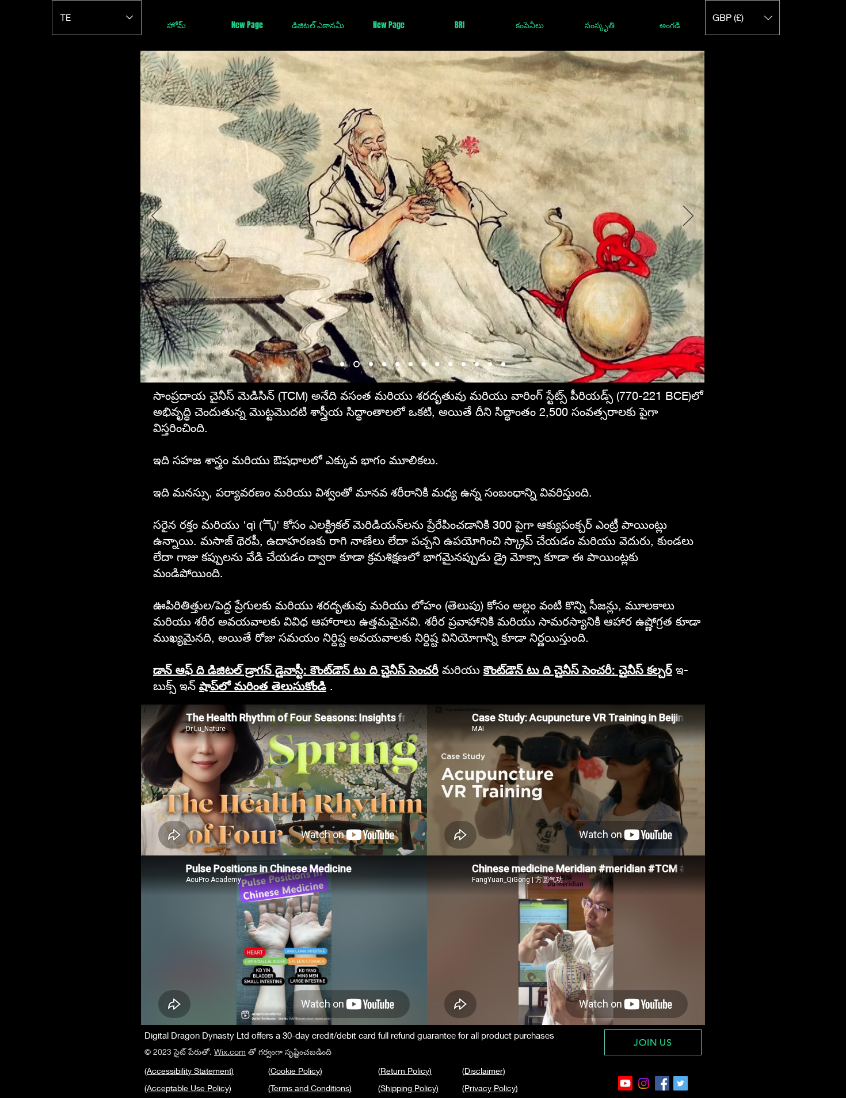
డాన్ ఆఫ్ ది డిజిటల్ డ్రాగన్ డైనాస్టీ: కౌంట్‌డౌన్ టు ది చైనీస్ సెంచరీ (296, 669)
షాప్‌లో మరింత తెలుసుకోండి (262, 685)
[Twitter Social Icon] (680, 1083)
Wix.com (230, 1052)
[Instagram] (644, 1083)
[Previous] (156, 217)
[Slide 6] (411, 364)
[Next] (688, 217)
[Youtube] (625, 1083)
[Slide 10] (464, 364)
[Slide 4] (384, 364)
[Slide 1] (342, 364)
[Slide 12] (490, 364)
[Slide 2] (355, 364)
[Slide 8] (437, 364)
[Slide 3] (370, 364)
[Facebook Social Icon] (662, 1083)
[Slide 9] (450, 364)
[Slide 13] (503, 364)
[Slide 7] (424, 364)
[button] (742, 17)
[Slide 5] (397, 364)
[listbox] (742, 17)
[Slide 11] (477, 364)
